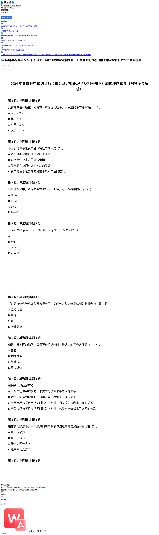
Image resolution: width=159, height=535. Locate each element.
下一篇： (23, 487)
